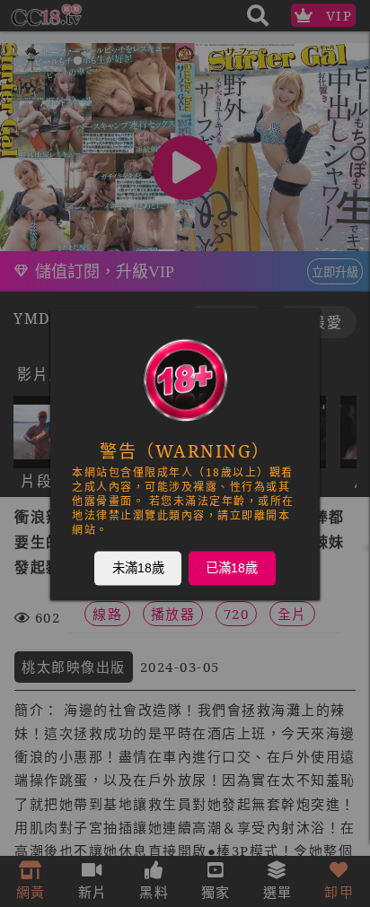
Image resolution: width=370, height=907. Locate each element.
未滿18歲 (138, 567)
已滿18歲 (232, 567)
